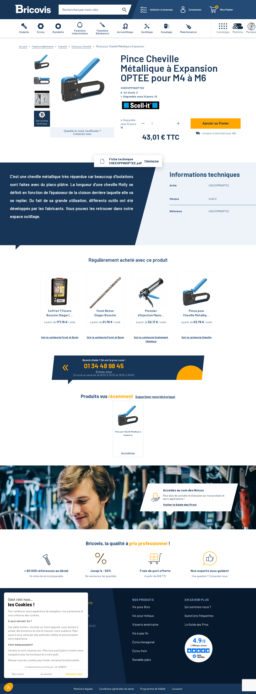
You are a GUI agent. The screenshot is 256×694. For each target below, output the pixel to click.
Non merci (18, 674)
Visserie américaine (145, 624)
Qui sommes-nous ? (198, 607)
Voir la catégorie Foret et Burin (59, 337)
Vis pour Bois (141, 607)
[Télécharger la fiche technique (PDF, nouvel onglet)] (42, 118)
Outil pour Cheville (81, 46)
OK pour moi (74, 674)
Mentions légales (83, 688)
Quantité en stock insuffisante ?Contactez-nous (82, 132)
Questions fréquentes (199, 615)
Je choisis (46, 674)
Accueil (23, 46)
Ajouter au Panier (215, 123)
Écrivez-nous (104, 371)
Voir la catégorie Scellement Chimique (151, 339)
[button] (8, 687)
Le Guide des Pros (196, 624)
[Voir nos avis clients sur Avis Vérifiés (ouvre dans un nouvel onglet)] (211, 648)
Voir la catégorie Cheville (196, 337)
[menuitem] (156, 9)
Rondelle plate (141, 659)
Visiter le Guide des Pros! (180, 504)
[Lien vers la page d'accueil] (33, 9)
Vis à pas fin (140, 633)
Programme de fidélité (152, 688)
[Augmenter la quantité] (178, 123)
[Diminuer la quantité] (143, 123)
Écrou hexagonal (143, 642)
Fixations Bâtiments (43, 46)
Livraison (177, 688)
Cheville (62, 46)
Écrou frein (139, 651)
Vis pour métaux (143, 615)
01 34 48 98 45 (104, 365)
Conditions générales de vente (116, 688)
